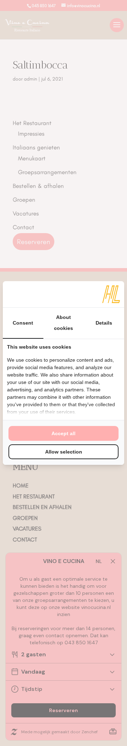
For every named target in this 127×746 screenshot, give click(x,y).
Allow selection (63, 452)
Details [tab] (104, 323)
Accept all (63, 433)
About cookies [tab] (63, 322)
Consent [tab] (23, 323)
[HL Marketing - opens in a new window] (111, 294)
